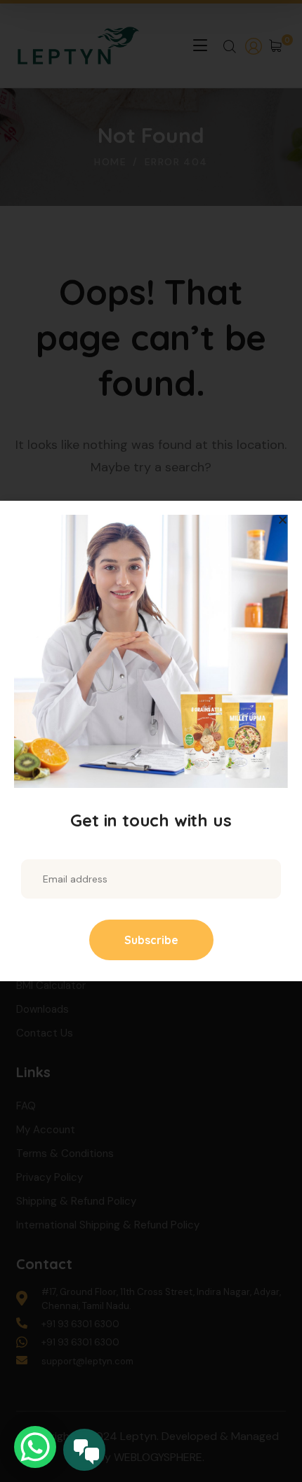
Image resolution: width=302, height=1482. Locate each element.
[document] (151, 741)
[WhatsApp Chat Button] (35, 1447)
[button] (282, 520)
